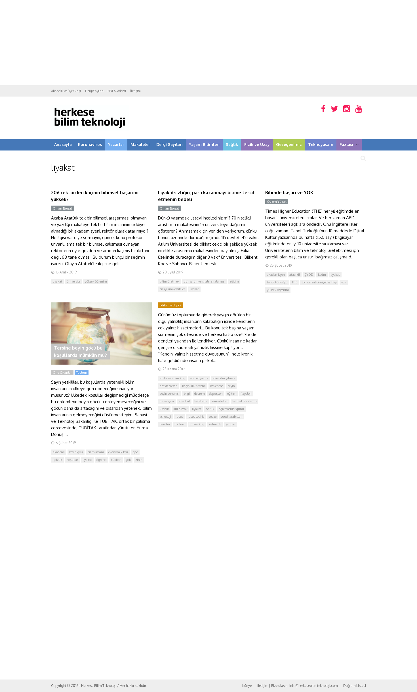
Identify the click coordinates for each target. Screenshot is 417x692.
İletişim (135, 91)
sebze (212, 417)
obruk (210, 409)
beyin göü (76, 452)
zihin (138, 460)
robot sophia (196, 417)
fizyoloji (246, 394)
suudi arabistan (232, 417)
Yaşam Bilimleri (204, 144)
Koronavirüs (90, 144)
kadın (322, 275)
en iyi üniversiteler (172, 289)
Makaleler (140, 144)
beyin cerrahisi (169, 394)
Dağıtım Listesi (354, 685)
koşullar (72, 460)
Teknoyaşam (320, 144)
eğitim (234, 281)
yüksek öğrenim (96, 281)
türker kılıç (197, 424)
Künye (247, 685)
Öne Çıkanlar (62, 373)
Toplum (81, 373)
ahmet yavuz (199, 378)
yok (343, 282)
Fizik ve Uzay (257, 144)
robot (179, 417)
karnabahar (220, 401)
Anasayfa (63, 144)
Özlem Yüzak (277, 202)
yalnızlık (215, 424)
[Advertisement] (208, 42)
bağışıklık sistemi (194, 386)
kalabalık (200, 401)
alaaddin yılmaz (224, 378)
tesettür (165, 424)
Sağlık (232, 144)
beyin (231, 386)
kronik (164, 409)
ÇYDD (308, 275)
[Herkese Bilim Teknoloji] (90, 129)
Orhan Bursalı (63, 208)
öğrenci (101, 460)
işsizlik (57, 460)
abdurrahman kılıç (173, 378)
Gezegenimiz (289, 144)
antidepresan (169, 386)
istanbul (184, 401)
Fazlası (346, 144)
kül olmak (180, 409)
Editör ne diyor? (170, 305)
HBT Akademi (117, 91)
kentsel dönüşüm (244, 401)
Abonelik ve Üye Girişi (66, 91)
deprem (199, 394)
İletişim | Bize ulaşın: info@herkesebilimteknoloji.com (297, 685)
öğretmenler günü (231, 409)
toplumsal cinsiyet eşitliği (319, 282)
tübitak (116, 460)
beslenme (216, 386)
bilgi (187, 394)
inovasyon (167, 401)
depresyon (216, 394)
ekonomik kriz (118, 452)
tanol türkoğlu (277, 282)
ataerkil (294, 275)
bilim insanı (95, 452)
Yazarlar (116, 144)
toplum (180, 424)
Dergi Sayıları (94, 91)
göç (135, 452)
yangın (230, 424)
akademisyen (276, 275)
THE (294, 282)
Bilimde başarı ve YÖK (289, 192)
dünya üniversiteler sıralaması (204, 281)
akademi (59, 452)
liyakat (57, 281)
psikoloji (165, 417)
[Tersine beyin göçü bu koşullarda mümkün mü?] (101, 363)
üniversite (73, 281)
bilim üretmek (169, 281)
